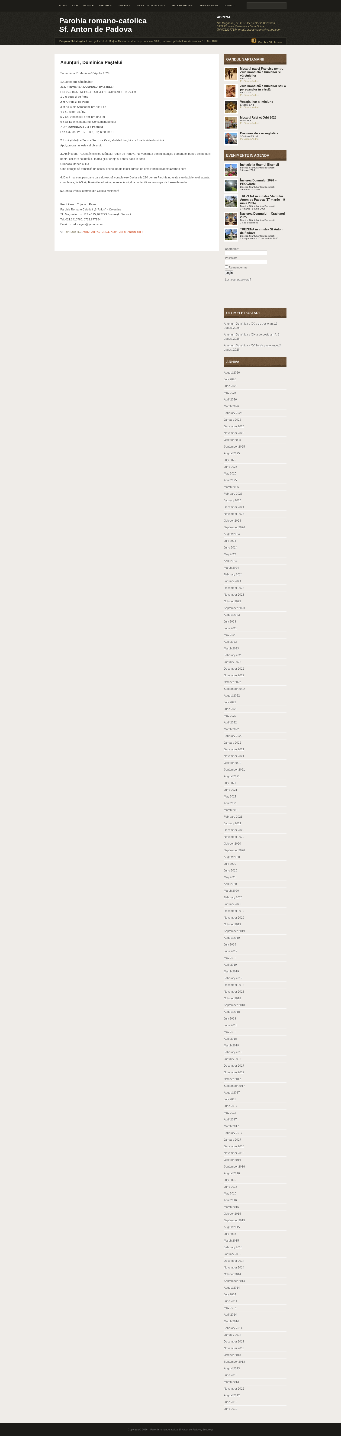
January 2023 (232, 662)
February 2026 (233, 413)
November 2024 (234, 514)
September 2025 (234, 446)
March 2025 (231, 487)
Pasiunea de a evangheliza (259, 133)
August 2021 (232, 776)
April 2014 (230, 1314)
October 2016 (232, 1160)
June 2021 (230, 789)
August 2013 (232, 1368)
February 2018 (233, 1052)
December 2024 (234, 507)
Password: (231, 258)
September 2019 (234, 931)
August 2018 (232, 1011)
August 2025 (232, 453)
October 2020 (232, 843)
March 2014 (231, 1321)
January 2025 (232, 500)
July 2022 (230, 702)
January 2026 (232, 419)
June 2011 (230, 1408)
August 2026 (232, 372)
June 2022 (230, 709)
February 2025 (233, 493)
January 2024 (232, 581)
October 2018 (232, 998)
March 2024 (231, 567)
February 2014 (233, 1328)
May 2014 (230, 1308)
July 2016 (230, 1180)
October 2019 (232, 924)
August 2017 (232, 1092)
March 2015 (231, 1240)
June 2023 (230, 628)
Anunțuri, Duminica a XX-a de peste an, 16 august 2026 (250, 325)
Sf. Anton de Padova (151, 5)
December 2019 (234, 911)
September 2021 (234, 769)
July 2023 (230, 621)
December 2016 (234, 1146)
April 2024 (230, 561)
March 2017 (231, 1126)
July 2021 (230, 783)
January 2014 (232, 1334)
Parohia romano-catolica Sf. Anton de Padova (103, 24)
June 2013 (230, 1375)
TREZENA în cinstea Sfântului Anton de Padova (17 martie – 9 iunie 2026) (262, 199)
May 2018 (230, 1032)
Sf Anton (130, 232)
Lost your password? (238, 279)
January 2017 (232, 1139)
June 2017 (230, 1106)
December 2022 (234, 668)
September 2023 (234, 608)
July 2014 (230, 1294)
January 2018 (232, 1059)
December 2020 (234, 830)
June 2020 (230, 870)
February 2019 (233, 978)
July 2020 (230, 863)
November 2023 (234, 594)
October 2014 (232, 1274)
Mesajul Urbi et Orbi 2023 (258, 117)
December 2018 (234, 985)
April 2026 (230, 399)
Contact (229, 5)
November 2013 (234, 1348)
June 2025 (230, 466)
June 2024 (230, 547)
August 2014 (232, 1287)
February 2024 (233, 574)
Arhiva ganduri (209, 5)
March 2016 (231, 1207)
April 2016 (230, 1200)
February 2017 (233, 1133)
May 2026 (230, 392)
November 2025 (234, 433)
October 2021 (232, 763)
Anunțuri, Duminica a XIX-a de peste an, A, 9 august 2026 (252, 336)
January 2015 (232, 1254)
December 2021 (234, 749)
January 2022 (232, 742)
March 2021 (231, 810)
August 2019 (232, 937)
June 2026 (230, 386)
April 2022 (230, 722)
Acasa (63, 5)
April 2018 (230, 1038)
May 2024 (230, 554)
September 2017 (234, 1085)
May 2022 (230, 715)
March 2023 (231, 648)
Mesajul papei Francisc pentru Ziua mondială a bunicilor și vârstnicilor (261, 72)
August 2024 (232, 534)
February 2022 (233, 736)
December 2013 (234, 1341)
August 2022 (232, 695)
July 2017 (230, 1099)
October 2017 (232, 1079)
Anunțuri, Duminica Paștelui (91, 62)
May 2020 (230, 877)
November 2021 (234, 756)
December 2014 (234, 1260)
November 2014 (234, 1267)
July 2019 (230, 944)
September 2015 (234, 1220)
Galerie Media (182, 5)
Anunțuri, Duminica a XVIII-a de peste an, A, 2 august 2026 (252, 347)
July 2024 (230, 540)
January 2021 (232, 823)
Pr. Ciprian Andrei (249, 81)
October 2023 (232, 601)
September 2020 (234, 850)
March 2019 (231, 971)
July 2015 (230, 1234)
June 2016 (230, 1186)
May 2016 (230, 1193)
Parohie (105, 5)
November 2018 (234, 991)
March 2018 (231, 1045)
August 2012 (232, 1395)
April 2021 (230, 803)
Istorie (124, 5)
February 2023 (233, 655)
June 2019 (230, 951)
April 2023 (230, 641)
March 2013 (231, 1382)
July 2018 (230, 1018)
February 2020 (233, 897)
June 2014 (230, 1301)
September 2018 (234, 1005)
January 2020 (232, 904)
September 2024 (234, 527)
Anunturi (88, 5)
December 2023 (234, 588)
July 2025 (230, 460)
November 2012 (234, 1388)
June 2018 (230, 1025)
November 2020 (234, 837)
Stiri (75, 5)
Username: (232, 249)
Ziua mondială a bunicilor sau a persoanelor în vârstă (263, 87)
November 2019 (234, 917)
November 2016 (234, 1153)
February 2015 (233, 1247)
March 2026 (231, 406)
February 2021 (233, 816)
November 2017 (234, 1072)
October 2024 (232, 520)
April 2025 (230, 480)
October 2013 (232, 1355)
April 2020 (230, 884)
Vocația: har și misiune (256, 101)
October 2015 (232, 1213)
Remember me (238, 267)
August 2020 (232, 857)
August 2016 (232, 1173)
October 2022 (232, 682)
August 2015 (232, 1227)
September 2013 (234, 1361)
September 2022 (234, 689)
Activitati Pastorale (96, 232)
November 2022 (234, 675)
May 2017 (230, 1112)
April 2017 (230, 1119)
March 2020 (231, 890)
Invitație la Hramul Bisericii (259, 164)
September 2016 (234, 1166)
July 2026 (230, 379)
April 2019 (230, 964)
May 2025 (230, 473)
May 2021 (230, 796)
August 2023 (232, 614)
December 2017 (234, 1065)
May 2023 (230, 635)
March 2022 (231, 729)
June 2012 (230, 1402)
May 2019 (230, 958)
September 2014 (234, 1281)
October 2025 (232, 440)
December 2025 (234, 426)
